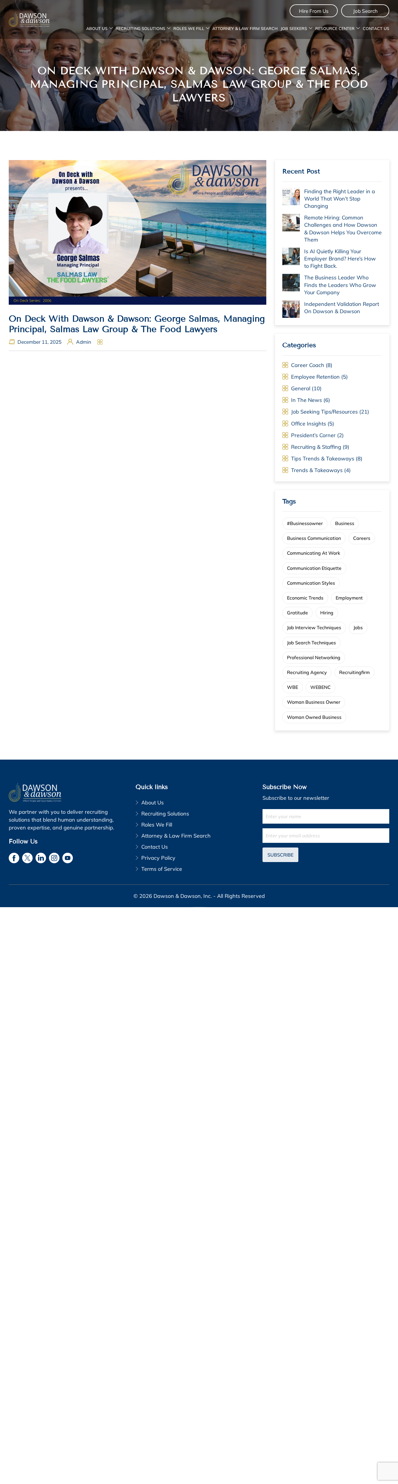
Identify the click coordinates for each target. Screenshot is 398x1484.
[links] (29, 19)
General (300, 388)
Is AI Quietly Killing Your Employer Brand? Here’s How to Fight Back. (340, 258)
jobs (358, 627)
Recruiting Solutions (140, 28)
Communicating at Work (313, 553)
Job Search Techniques (311, 643)
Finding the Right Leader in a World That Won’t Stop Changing (339, 198)
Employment (349, 598)
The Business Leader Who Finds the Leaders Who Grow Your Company (340, 284)
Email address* (326, 835)
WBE (292, 687)
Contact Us (376, 28)
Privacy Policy (158, 857)
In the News (306, 400)
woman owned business (314, 717)
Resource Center (335, 28)
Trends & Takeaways (317, 470)
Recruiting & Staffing (316, 447)
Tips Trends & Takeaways (322, 458)
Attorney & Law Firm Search (245, 28)
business (344, 523)
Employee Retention (315, 376)
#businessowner (305, 523)
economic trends (305, 598)
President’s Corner (313, 435)
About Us (97, 28)
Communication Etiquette (314, 568)
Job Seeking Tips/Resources (324, 411)
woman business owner (313, 702)
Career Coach (307, 365)
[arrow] (111, 29)
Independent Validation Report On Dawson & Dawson (341, 308)
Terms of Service (161, 868)
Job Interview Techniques (314, 627)
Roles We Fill (188, 28)
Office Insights (308, 423)
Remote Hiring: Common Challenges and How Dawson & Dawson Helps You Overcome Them (343, 228)
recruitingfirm (354, 672)
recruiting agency (307, 672)
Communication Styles (311, 583)
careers (361, 538)
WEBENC (320, 687)
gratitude (297, 613)
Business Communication (314, 538)
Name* (326, 816)
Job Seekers (294, 28)
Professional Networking (313, 657)
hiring (326, 613)
